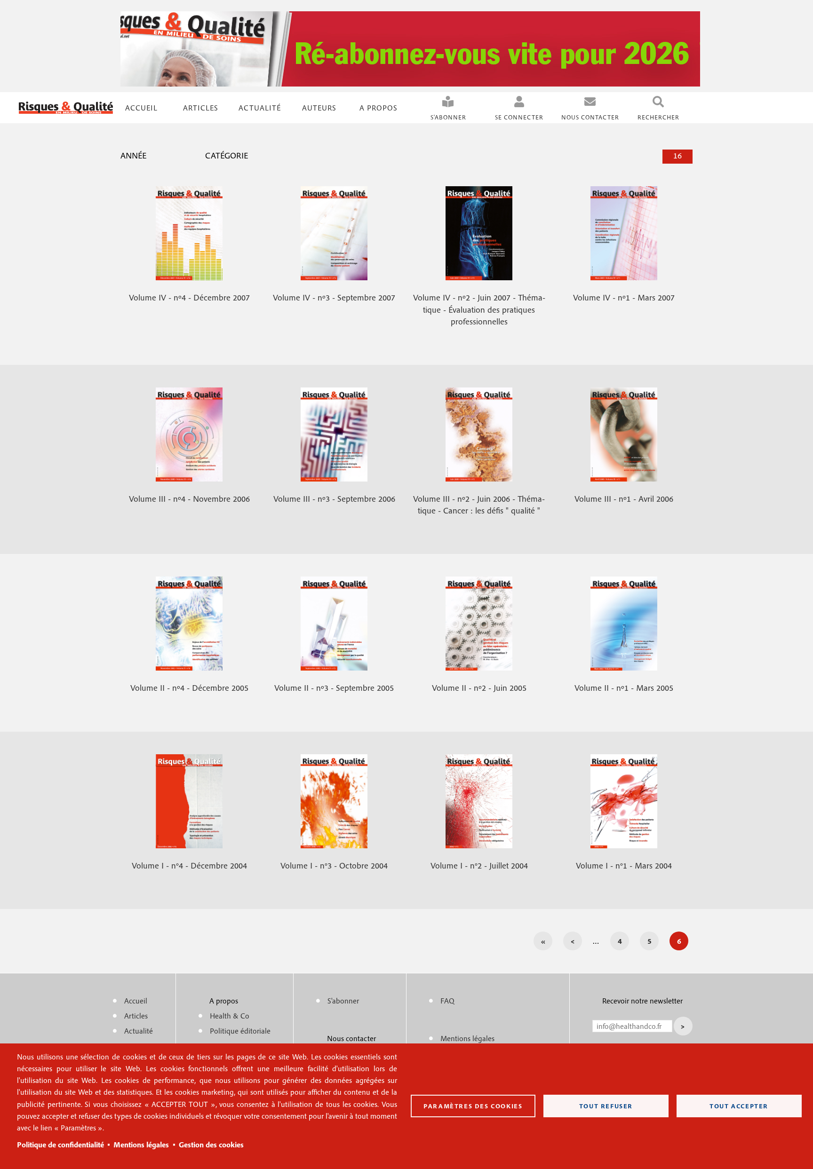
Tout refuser (606, 1106)
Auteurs (319, 107)
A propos (378, 107)
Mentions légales (141, 1144)
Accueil (141, 107)
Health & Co (229, 1015)
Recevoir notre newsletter (642, 1000)
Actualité (260, 107)
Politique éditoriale (240, 1030)
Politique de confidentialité (60, 1144)
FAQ (447, 1000)
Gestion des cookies (211, 1144)
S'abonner (448, 117)
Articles (136, 1015)
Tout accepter (738, 1106)
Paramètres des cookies (472, 1106)
